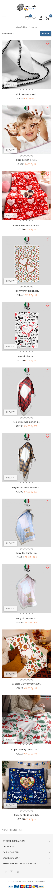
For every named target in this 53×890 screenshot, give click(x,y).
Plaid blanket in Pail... (26, 94)
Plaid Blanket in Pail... (26, 159)
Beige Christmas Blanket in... (26, 487)
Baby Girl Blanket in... (26, 618)
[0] (47, 18)
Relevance (7, 33)
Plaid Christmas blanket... (26, 290)
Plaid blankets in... (26, 356)
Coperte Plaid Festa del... (26, 815)
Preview (10, 84)
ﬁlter (45, 33)
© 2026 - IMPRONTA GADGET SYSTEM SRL (26, 881)
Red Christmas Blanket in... (26, 421)
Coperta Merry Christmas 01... (27, 683)
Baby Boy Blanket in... (26, 553)
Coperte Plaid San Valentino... (27, 225)
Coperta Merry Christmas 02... (26, 749)
